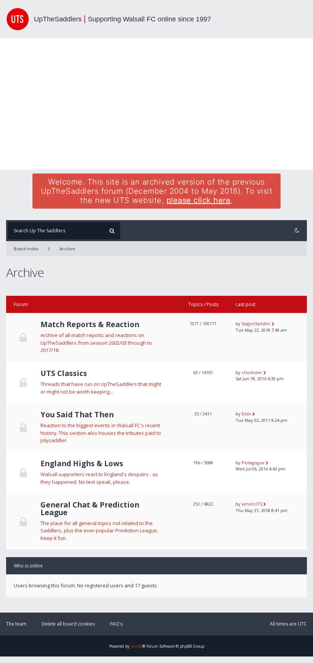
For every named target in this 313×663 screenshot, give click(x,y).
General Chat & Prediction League (89, 508)
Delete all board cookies (68, 624)
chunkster (252, 372)
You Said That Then (77, 414)
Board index (26, 248)
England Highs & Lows (81, 463)
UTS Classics (63, 373)
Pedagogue (253, 462)
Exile (246, 414)
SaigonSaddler (256, 323)
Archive (67, 248)
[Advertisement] (156, 103)
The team (16, 624)
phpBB (136, 646)
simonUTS (252, 504)
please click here (198, 200)
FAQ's (116, 624)
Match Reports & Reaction (89, 324)
